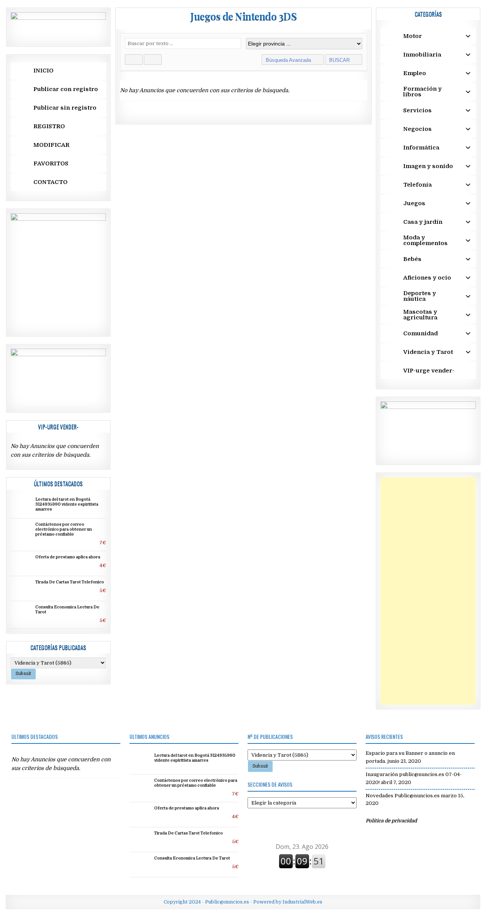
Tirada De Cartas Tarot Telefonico (69, 582)
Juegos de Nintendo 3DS (243, 16)
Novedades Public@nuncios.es (403, 795)
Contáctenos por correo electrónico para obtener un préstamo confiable (63, 529)
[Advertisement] (428, 591)
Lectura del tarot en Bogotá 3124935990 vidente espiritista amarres (66, 504)
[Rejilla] (134, 59)
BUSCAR (340, 60)
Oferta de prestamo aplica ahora (67, 557)
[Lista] (153, 59)
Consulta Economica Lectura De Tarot (192, 858)
